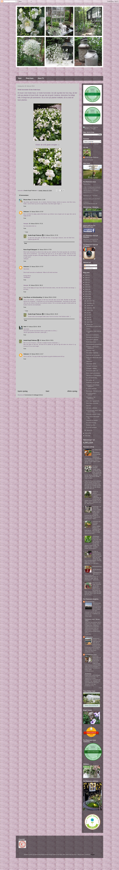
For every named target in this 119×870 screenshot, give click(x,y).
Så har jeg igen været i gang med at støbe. (93, 411)
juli (88, 312)
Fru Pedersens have (91, 654)
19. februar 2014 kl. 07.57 (36, 266)
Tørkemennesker (96, 603)
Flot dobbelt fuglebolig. (92, 352)
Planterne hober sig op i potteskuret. (92, 347)
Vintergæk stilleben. (91, 368)
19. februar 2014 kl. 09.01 (46, 340)
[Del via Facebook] (62, 191)
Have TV (41, 78)
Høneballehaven (89, 601)
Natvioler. (88, 405)
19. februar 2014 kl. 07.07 (36, 211)
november (89, 303)
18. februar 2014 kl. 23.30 (38, 199)
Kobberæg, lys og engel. (92, 382)
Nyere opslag (23, 391)
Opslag (87, 265)
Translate (96, 144)
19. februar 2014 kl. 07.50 (44, 249)
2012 (86, 435)
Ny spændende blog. (91, 377)
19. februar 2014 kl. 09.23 (51, 314)
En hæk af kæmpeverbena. (96, 552)
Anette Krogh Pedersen (34, 235)
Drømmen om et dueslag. (93, 355)
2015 (86, 296)
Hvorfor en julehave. (95, 492)
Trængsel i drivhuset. (92, 366)
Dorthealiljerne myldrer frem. (93, 326)
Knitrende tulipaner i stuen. (93, 414)
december (89, 301)
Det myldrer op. (90, 380)
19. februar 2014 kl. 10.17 (36, 354)
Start (19, 78)
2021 (86, 282)
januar (88, 430)
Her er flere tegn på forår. (93, 401)
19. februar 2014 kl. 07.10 (36, 223)
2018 (86, 289)
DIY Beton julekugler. (95, 466)
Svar (25, 206)
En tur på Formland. (91, 427)
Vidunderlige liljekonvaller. (95, 537)
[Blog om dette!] (58, 191)
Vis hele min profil (88, 160)
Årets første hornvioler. (92, 403)
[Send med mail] (56, 191)
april (88, 319)
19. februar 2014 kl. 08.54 (34, 326)
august (89, 310)
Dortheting (88, 673)
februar (89, 324)
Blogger (93, 854)
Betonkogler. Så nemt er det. (94, 391)
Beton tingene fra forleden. (93, 373)
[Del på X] (60, 191)
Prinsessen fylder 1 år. (92, 370)
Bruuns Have (27, 199)
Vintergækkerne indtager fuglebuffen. (92, 385)
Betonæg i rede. (90, 350)
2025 (86, 277)
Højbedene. (89, 361)
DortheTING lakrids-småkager (92, 675)
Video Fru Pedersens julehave (93, 481)
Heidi (25, 326)
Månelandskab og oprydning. (94, 344)
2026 (86, 275)
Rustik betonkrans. (91, 342)
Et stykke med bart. (91, 388)
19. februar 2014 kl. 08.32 (49, 297)
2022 (86, 280)
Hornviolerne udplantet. (92, 339)
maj (88, 317)
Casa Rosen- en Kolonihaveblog (33, 297)
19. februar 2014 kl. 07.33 (51, 235)
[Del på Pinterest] (64, 191)
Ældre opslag (72, 391)
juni (88, 315)
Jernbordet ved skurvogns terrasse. (96, 523)
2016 (86, 294)
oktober (89, 305)
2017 (86, 291)
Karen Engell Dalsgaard (30, 249)
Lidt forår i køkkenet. (91, 408)
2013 (86, 433)
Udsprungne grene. (91, 363)
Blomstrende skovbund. (92, 335)
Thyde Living (89, 637)
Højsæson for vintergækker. (93, 375)
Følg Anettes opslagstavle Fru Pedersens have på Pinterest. (90, 240)
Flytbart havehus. (91, 425)
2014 (86, 298)
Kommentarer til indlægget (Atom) (34, 395)
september (90, 308)
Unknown (26, 211)
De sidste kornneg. (91, 422)
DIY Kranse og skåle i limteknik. (96, 583)
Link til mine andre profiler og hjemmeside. (96, 657)
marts (88, 322)
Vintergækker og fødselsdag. (90, 397)
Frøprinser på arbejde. (92, 420)
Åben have (29, 78)
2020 (86, 284)
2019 (86, 287)
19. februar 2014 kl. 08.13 (36, 285)
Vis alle (100, 687)
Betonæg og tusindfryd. (92, 337)
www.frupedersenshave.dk (90, 203)
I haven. (88, 328)
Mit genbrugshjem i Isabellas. (91, 394)
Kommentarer (89, 268)
